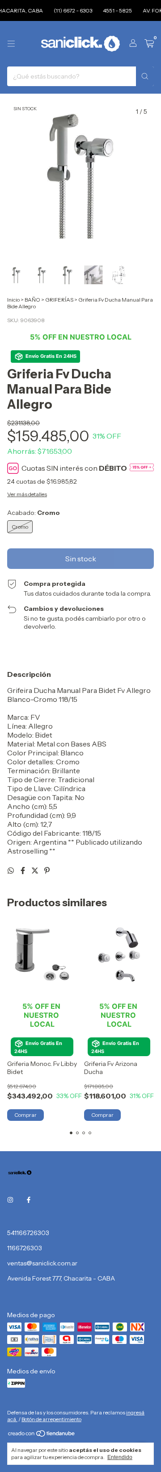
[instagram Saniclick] (10, 1200)
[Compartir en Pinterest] (47, 870)
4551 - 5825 (112, 10)
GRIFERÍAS (59, 299)
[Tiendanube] (41, 1435)
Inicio (13, 299)
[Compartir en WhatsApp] (11, 870)
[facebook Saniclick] (28, 1200)
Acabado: (33, 513)
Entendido (119, 1457)
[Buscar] (145, 76)
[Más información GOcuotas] (142, 468)
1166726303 (24, 1248)
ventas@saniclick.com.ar (42, 1263)
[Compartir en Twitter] (35, 870)
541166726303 (28, 1233)
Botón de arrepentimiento (51, 1419)
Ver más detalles (27, 494)
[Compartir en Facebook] (23, 870)
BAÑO (32, 299)
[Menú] (11, 44)
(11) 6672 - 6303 (67, 10)
